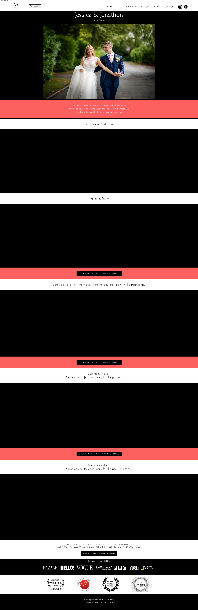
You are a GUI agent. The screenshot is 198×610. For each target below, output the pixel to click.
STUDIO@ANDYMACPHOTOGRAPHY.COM (99, 600)
